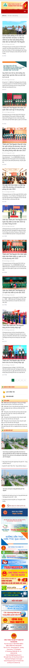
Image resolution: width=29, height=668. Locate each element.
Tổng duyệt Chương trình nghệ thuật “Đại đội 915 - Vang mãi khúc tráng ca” (14, 462)
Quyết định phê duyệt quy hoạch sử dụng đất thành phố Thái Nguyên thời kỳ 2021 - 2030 (14, 496)
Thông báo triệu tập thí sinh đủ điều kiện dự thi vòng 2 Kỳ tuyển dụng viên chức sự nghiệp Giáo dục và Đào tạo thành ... (14, 426)
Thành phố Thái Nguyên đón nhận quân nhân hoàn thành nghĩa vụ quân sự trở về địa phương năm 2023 (14, 256)
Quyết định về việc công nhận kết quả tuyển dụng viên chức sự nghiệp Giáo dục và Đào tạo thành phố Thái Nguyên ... (14, 408)
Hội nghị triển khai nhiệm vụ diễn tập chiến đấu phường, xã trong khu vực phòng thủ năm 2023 (13, 187)
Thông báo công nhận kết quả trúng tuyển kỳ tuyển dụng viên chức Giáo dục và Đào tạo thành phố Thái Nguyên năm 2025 (14, 413)
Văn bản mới (9, 396)
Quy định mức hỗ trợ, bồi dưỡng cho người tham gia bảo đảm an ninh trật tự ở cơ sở (13, 75)
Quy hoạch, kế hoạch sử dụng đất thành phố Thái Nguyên (13, 489)
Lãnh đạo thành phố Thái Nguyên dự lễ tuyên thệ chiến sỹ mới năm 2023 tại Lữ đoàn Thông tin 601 (14, 222)
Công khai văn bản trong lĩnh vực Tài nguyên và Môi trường (14, 500)
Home (4, 15)
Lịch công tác (10, 392)
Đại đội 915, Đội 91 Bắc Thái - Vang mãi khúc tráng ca (14, 466)
